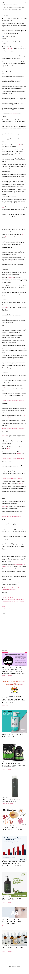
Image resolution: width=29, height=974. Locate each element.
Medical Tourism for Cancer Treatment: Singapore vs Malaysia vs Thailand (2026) (13, 863)
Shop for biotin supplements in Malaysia (11, 516)
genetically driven (16, 80)
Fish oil (4, 465)
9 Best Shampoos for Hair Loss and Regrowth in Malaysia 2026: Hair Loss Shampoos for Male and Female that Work (13, 670)
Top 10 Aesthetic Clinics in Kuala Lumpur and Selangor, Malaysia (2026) (13, 701)
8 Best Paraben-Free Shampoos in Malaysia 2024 (13, 899)
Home (4, 9)
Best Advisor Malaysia (9, 5)
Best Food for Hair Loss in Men (10, 597)
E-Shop (8, 9)
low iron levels (18, 144)
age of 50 (10, 48)
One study (4, 470)
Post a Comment (9, 675)
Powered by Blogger (15, 966)
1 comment (8, 705)
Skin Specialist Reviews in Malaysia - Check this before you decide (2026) (13, 921)
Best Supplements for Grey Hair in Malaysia (13, 601)
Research (4, 307)
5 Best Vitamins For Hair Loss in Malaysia (13, 596)
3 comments (8, 925)
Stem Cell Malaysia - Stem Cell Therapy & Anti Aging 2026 (13, 828)
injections (19, 453)
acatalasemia (22, 528)
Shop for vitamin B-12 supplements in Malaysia (13, 458)
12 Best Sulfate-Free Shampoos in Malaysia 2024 (13, 735)
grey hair (7, 608)
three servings (13, 113)
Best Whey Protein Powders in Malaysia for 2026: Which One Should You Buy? (13, 765)
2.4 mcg (8, 448)
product (11, 608)
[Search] (26, 2)
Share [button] (3, 606)
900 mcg (21, 483)
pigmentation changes (9, 260)
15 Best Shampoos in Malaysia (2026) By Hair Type (13, 800)
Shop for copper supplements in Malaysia (12, 495)
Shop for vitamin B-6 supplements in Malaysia (13, 400)
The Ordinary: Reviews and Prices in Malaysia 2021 (12, 948)
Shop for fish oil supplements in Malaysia (12, 478)
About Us (14, 9)
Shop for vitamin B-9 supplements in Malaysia (13, 428)
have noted (11, 277)
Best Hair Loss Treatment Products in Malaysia (14, 599)
